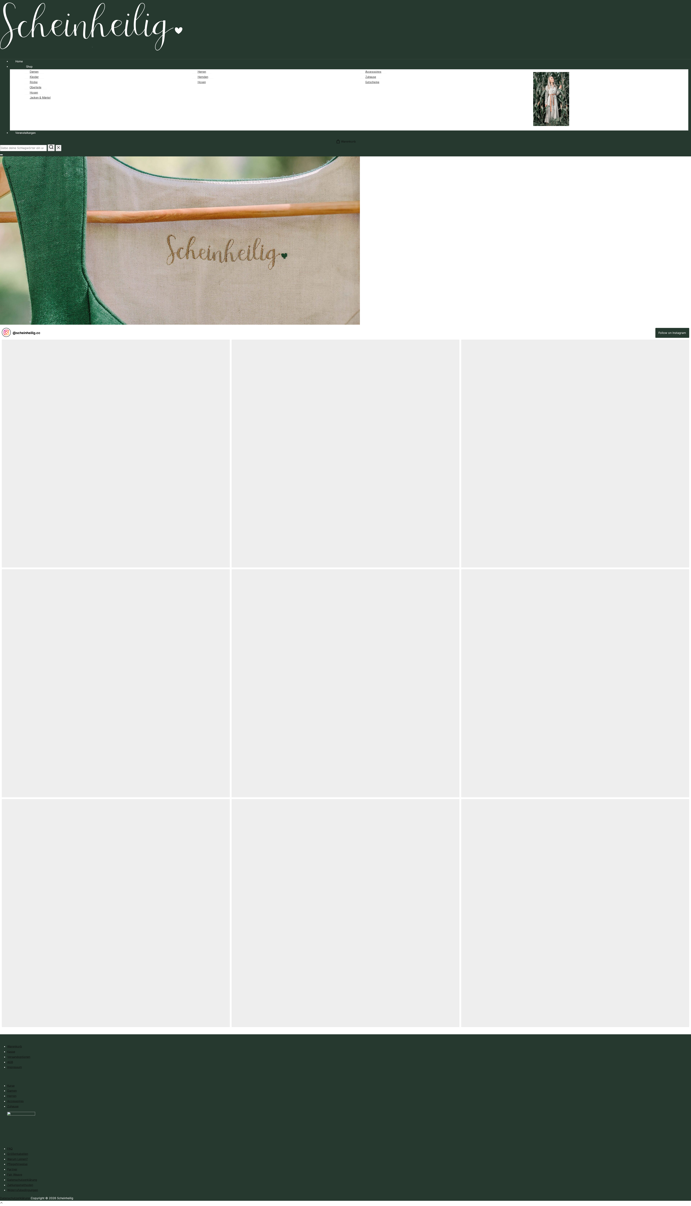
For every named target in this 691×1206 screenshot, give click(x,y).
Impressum (14, 1067)
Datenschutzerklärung (22, 1180)
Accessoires (15, 1101)
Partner (12, 1169)
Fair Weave (14, 1174)
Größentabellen (17, 1154)
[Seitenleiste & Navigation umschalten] (1, 154)
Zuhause (13, 1106)
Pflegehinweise (17, 1164)
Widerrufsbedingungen (22, 1190)
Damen (12, 1090)
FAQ (10, 1148)
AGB (10, 1062)
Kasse (11, 1051)
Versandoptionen (18, 1057)
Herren (11, 1096)
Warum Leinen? (17, 1159)
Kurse (11, 1085)
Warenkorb (14, 1046)
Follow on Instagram (672, 333)
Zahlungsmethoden (20, 1185)
